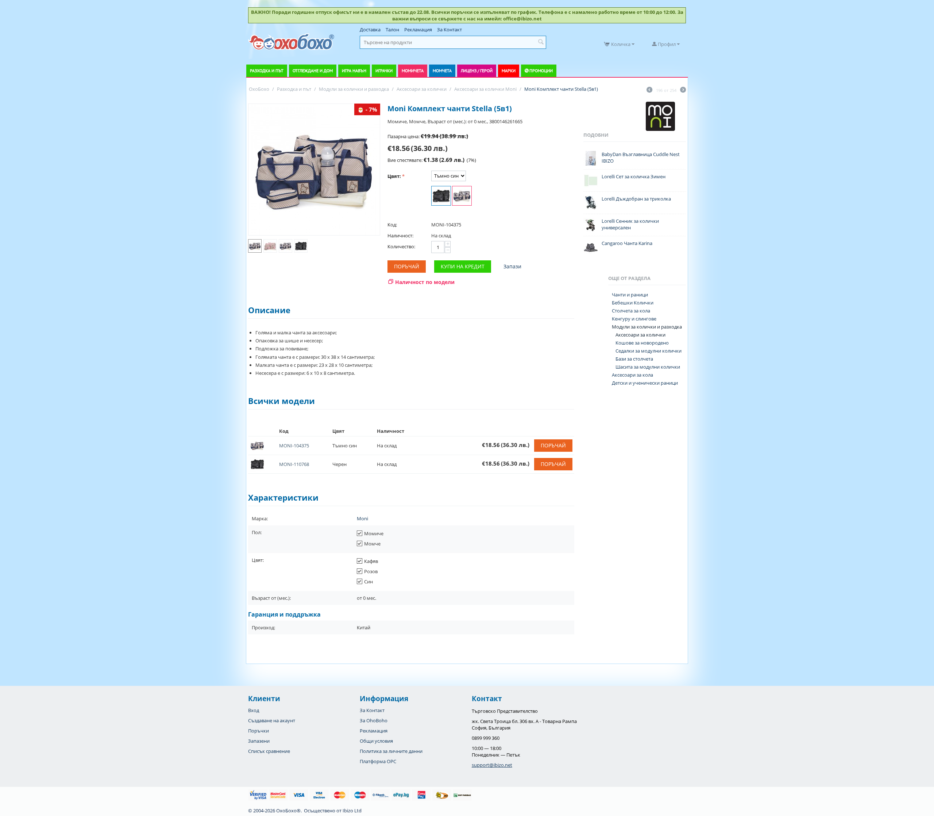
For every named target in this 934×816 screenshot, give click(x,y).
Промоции (541, 70)
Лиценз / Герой (477, 70)
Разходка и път (266, 70)
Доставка (370, 29)
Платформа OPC (378, 761)
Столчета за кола (631, 310)
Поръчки (258, 730)
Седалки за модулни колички (648, 350)
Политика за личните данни (391, 751)
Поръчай (406, 266)
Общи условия (376, 741)
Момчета (442, 70)
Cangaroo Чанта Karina (627, 243)
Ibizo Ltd (352, 810)
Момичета (413, 70)
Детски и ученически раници (645, 383)
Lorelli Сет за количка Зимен (633, 176)
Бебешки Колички (632, 302)
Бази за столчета (634, 358)
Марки (509, 70)
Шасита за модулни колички (647, 367)
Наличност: (400, 235)
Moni (362, 518)
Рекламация (418, 29)
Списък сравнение (269, 751)
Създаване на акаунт (271, 720)
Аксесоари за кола (632, 375)
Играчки (384, 70)
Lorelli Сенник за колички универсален (630, 224)
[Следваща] (683, 90)
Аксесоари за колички (640, 334)
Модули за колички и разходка (647, 326)
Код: (392, 224)
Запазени (259, 741)
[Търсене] (540, 42)
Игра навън (354, 70)
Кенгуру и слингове (634, 318)
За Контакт (449, 29)
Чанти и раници (630, 294)
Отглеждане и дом (313, 70)
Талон (392, 29)
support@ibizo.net (492, 765)
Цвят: (394, 176)
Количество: (401, 246)
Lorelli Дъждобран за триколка (636, 198)
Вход (253, 710)
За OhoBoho (373, 720)
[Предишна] (649, 90)
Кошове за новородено (642, 342)
